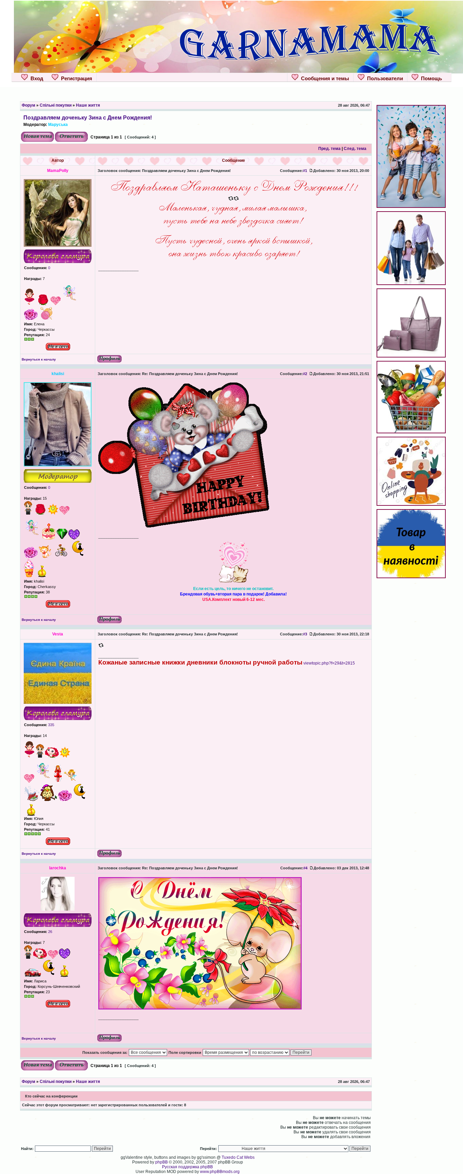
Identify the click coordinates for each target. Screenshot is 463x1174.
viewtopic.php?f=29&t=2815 (329, 663)
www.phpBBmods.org (220, 1171)
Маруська (58, 124)
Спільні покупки (56, 105)
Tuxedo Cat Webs (238, 1157)
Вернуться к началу (39, 359)
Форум (28, 105)
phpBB (161, 1162)
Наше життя (88, 105)
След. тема (355, 148)
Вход (35, 78)
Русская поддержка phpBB (187, 1167)
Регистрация (75, 78)
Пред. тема (329, 148)
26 (49, 932)
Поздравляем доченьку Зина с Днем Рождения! (87, 117)
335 (50, 725)
